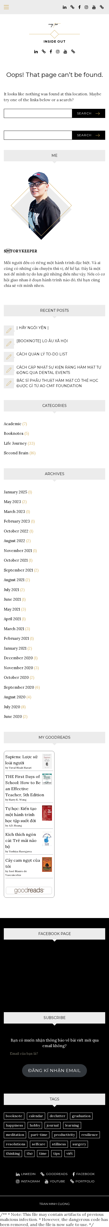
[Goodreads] (72, 6)
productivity (64, 1134)
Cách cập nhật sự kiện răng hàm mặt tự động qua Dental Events (58, 370)
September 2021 (18, 570)
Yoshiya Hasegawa (20, 851)
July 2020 (12, 706)
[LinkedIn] (64, 6)
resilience (89, 1134)
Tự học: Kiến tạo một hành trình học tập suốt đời (21, 814)
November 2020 (18, 667)
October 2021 (16, 560)
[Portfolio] (101, 6)
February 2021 (16, 638)
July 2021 (11, 589)
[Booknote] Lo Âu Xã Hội (42, 341)
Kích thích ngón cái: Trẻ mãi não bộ (21, 840)
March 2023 (14, 511)
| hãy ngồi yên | (32, 327)
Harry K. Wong (17, 799)
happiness (14, 1125)
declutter (57, 1116)
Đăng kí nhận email (54, 1070)
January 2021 (15, 648)
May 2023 (12, 501)
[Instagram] (86, 6)
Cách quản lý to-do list (41, 354)
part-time (39, 1134)
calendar (36, 1116)
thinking (13, 1153)
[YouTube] (94, 6)
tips (56, 1153)
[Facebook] (79, 6)
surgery (79, 1144)
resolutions (15, 1144)
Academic (12, 423)
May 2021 (12, 609)
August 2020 (14, 697)
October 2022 (16, 531)
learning (72, 1125)
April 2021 (12, 618)
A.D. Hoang (15, 825)
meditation (15, 1134)
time (43, 1153)
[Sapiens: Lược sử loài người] (47, 760)
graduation (81, 1116)
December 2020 (18, 657)
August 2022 (14, 540)
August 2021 (14, 579)
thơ (29, 1153)
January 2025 (15, 492)
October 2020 (16, 677)
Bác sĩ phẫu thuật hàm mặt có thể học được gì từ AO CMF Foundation (57, 383)
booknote (14, 1116)
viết (69, 1153)
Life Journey (15, 443)
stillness (59, 1144)
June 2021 (12, 599)
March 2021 (14, 628)
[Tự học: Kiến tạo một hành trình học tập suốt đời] (47, 812)
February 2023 (17, 521)
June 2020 (13, 716)
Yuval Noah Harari (20, 767)
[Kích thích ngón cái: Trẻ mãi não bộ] (47, 838)
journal (53, 1125)
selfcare (38, 1144)
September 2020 (19, 687)
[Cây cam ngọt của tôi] (47, 864)
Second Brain (16, 453)
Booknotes (13, 433)
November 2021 (18, 550)
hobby (35, 1125)
